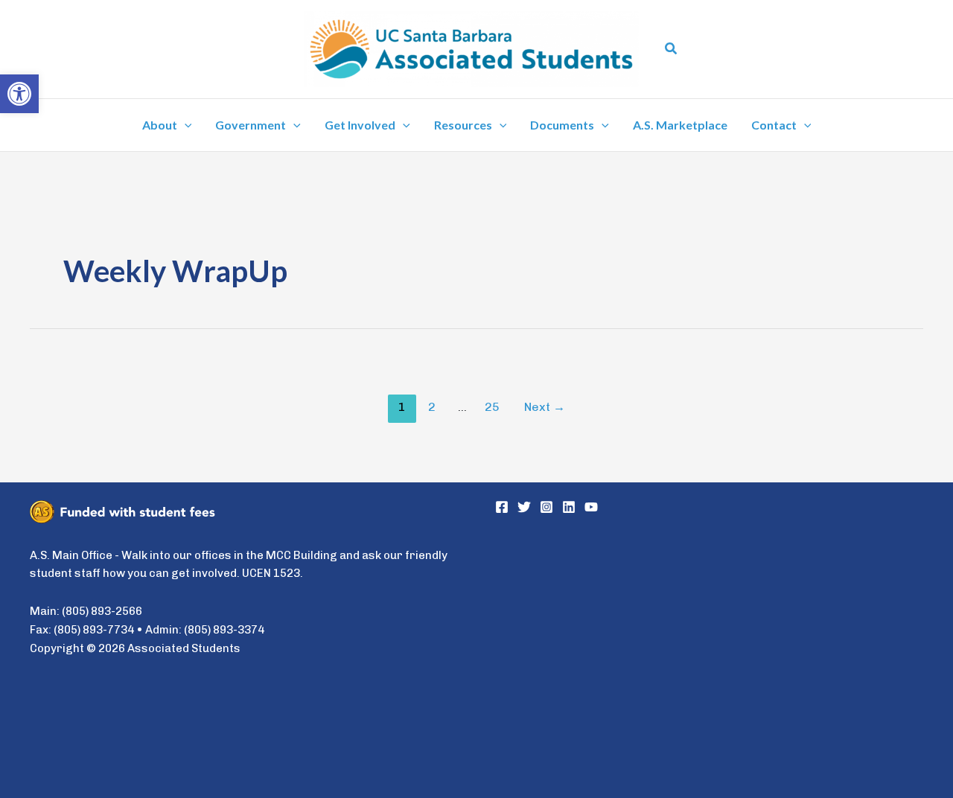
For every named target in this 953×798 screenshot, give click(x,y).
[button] (671, 49)
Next (544, 407)
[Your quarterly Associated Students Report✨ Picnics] (818, 716)
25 (492, 407)
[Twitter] (524, 507)
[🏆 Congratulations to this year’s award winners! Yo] (600, 590)
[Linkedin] (569, 507)
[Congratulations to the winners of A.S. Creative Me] (818, 590)
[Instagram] (546, 507)
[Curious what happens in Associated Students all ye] (600, 716)
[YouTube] (591, 507)
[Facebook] (502, 507)
